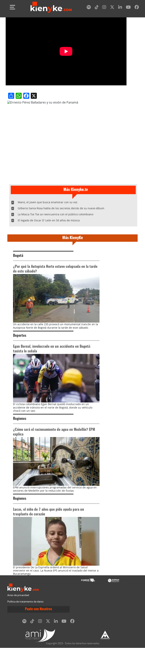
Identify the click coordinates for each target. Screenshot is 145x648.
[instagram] (104, 7)
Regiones (19, 419)
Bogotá (18, 256)
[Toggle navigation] (12, 7)
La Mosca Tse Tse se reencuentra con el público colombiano (55, 214)
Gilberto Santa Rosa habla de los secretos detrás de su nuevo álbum (61, 208)
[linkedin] (120, 7)
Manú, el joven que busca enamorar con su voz (47, 202)
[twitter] (112, 7)
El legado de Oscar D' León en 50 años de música (49, 220)
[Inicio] (51, 7)
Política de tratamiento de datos (25, 601)
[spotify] (89, 7)
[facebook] (137, 7)
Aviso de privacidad (18, 595)
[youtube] (128, 7)
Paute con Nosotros (38, 609)
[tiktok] (97, 7)
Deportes (19, 336)
